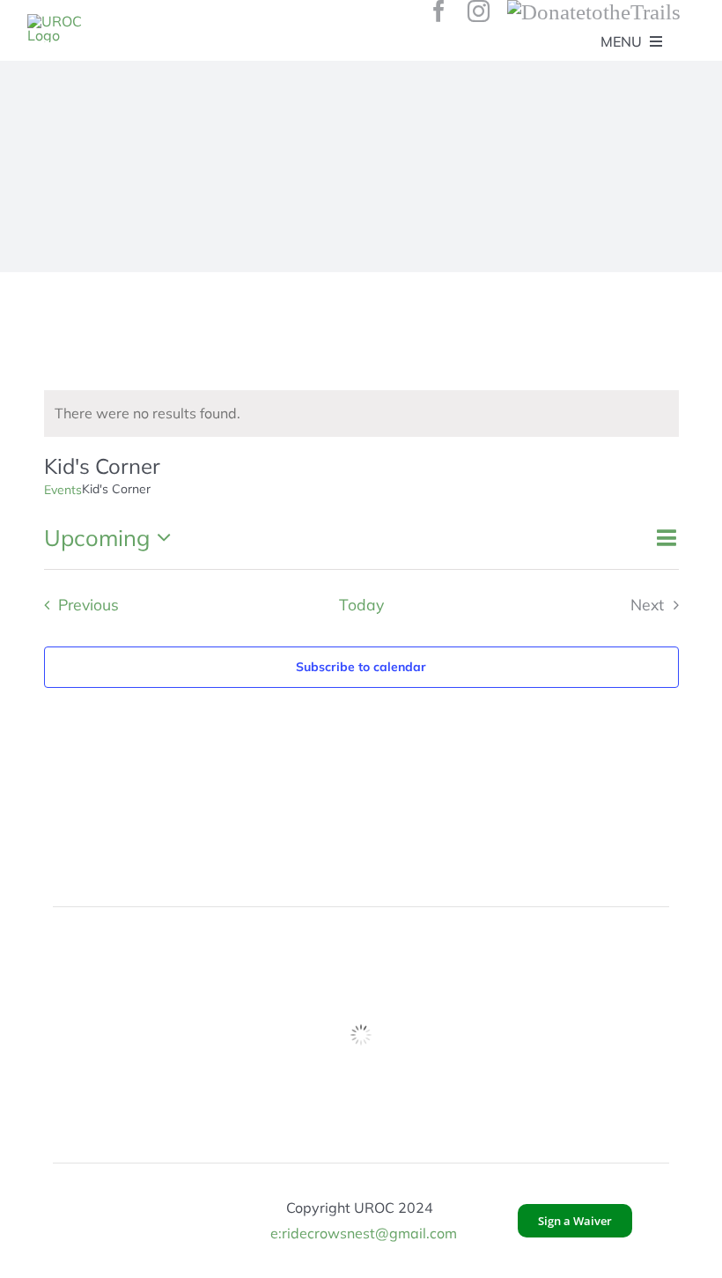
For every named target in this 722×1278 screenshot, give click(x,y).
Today (361, 604)
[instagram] (479, 11)
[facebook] (439, 11)
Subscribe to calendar (361, 667)
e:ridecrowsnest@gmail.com (363, 1233)
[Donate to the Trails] (594, 11)
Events (63, 490)
